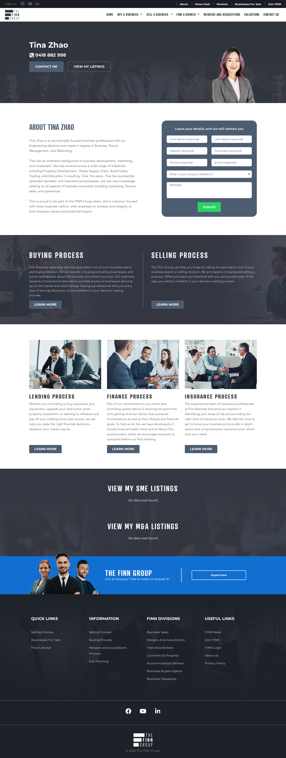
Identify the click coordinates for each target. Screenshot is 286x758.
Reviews (222, 4)
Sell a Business (157, 14)
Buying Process (100, 640)
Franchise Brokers (160, 648)
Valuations (252, 14)
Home (109, 14)
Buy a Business (128, 14)
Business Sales (157, 632)
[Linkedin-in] (37, 4)
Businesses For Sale (248, 4)
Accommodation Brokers (165, 663)
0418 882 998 (50, 55)
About (184, 4)
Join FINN (274, 4)
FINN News (213, 632)
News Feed (202, 4)
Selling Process (42, 632)
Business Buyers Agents (164, 671)
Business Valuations (161, 679)
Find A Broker (186, 14)
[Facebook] (23, 4)
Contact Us (271, 14)
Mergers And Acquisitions (166, 640)
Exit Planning (99, 661)
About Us (212, 655)
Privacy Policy (215, 663)
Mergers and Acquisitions (222, 14)
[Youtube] (30, 4)
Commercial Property (163, 655)
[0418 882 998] (31, 55)
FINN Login (213, 648)
